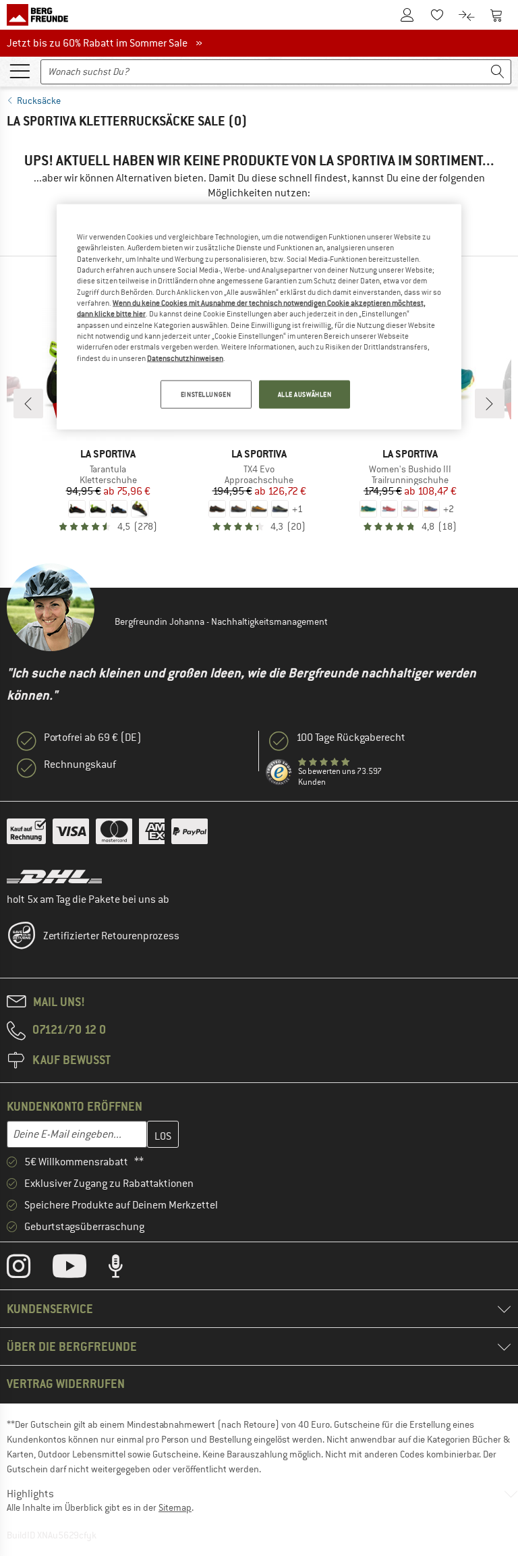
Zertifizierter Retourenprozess (111, 936)
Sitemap (175, 1507)
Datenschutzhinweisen (185, 357)
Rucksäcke (39, 100)
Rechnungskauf (80, 764)
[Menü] (19, 70)
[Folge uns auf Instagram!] (29, 1269)
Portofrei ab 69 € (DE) (93, 737)
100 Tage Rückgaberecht (350, 737)
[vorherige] (28, 403)
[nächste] (490, 403)
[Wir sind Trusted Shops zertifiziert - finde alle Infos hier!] (279, 772)
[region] (259, 316)
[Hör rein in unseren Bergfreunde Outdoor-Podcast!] (126, 1269)
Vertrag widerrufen (66, 1383)
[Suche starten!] (497, 71)
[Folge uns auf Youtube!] (80, 1269)
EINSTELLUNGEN (206, 394)
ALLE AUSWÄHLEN (305, 394)
